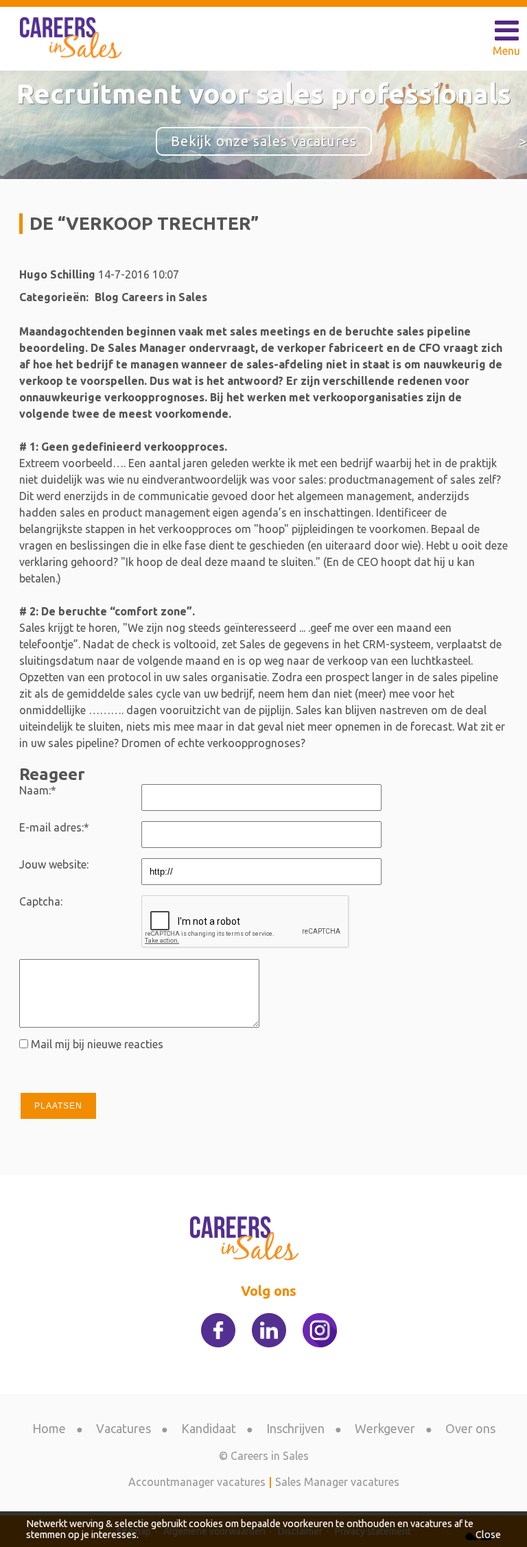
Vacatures (123, 1428)
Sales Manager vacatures (337, 1482)
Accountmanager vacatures (197, 1482)
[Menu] (506, 30)
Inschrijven (295, 1428)
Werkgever (385, 1428)
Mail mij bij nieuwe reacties (97, 1044)
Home (49, 1428)
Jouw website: (54, 864)
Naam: (37, 790)
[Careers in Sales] (72, 37)
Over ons (470, 1428)
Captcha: (40, 901)
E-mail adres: (54, 827)
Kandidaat (208, 1428)
